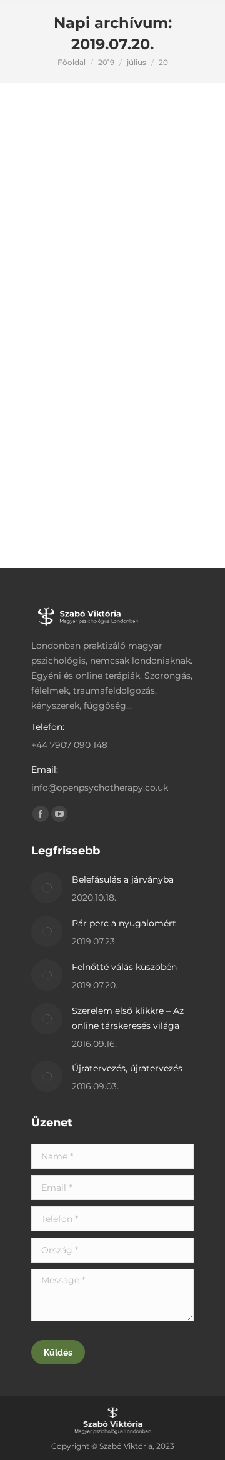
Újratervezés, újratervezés (127, 1068)
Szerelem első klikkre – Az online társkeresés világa (128, 1018)
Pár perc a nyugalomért (124, 923)
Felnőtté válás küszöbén (99, 262)
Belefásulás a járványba (123, 879)
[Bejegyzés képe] (46, 887)
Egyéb (40, 284)
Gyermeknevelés (87, 284)
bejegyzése (85, 299)
